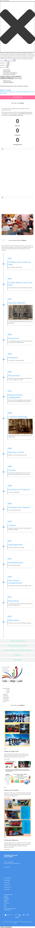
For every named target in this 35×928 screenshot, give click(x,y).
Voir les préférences (16, 76)
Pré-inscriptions (6, 700)
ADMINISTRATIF (6, 897)
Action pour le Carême (11, 790)
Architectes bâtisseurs (11, 840)
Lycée (8, 692)
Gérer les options (6, 69)
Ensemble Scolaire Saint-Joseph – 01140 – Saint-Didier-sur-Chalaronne (14, 86)
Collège (8, 691)
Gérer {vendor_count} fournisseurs (10, 72)
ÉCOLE (8, 689)
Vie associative (6, 697)
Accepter (3, 76)
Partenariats (5, 698)
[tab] (17, 97)
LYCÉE (5, 907)
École (5, 748)
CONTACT (5, 901)
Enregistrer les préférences (7, 78)
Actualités (5, 694)
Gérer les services (7, 71)
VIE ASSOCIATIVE (6, 898)
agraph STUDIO (19, 923)
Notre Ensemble (6, 688)
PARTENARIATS (6, 900)
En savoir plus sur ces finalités (9, 74)
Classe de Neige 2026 (11, 751)
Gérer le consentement (6, 927)
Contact (4, 701)
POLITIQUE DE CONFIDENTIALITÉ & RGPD (10, 908)
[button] (17, 26)
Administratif (5, 695)
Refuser (8, 76)
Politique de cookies (7, 80)
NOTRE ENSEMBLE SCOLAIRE (8, 894)
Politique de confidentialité (8, 82)
